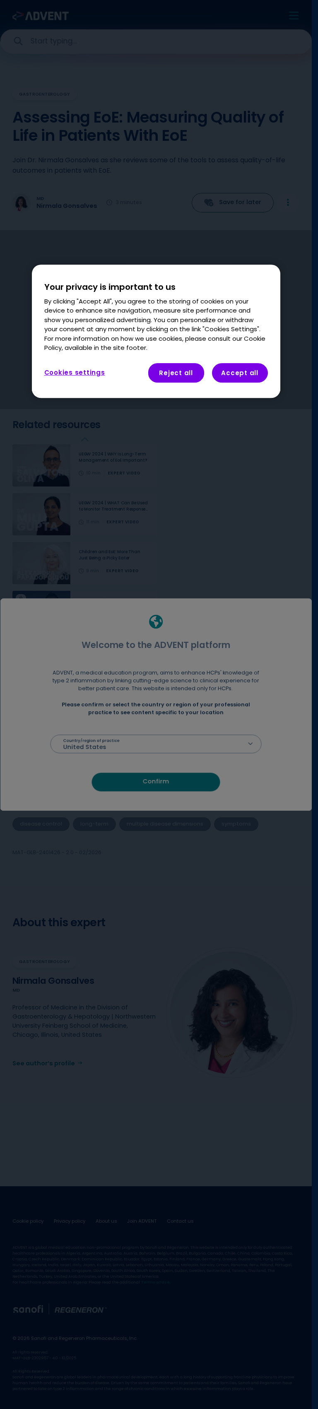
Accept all (239, 373)
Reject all (176, 373)
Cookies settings (74, 372)
